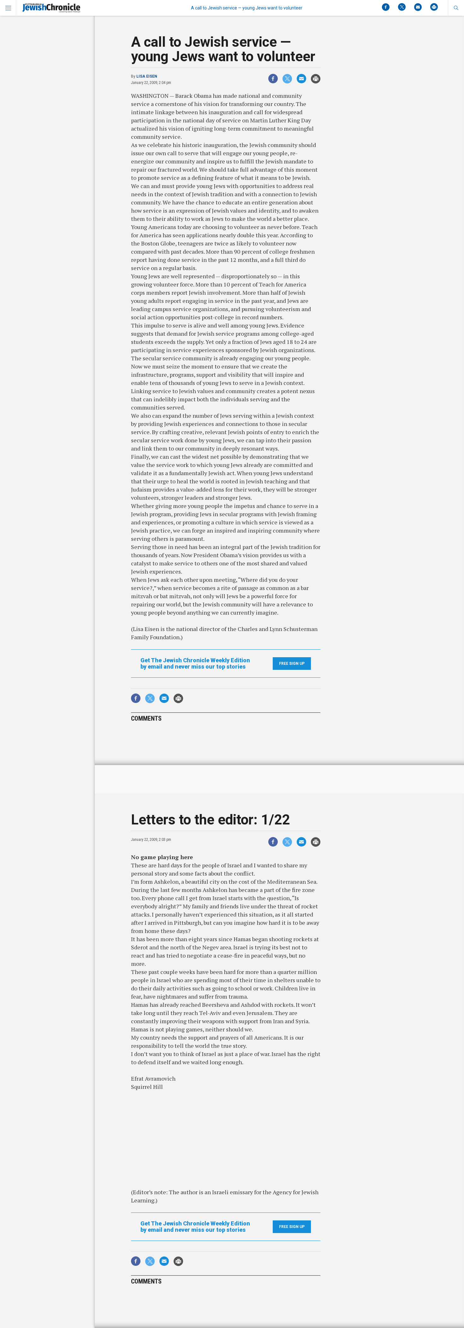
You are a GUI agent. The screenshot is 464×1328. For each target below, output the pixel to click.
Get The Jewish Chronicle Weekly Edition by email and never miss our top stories (195, 663)
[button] (456, 8)
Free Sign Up (292, 663)
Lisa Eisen (146, 76)
